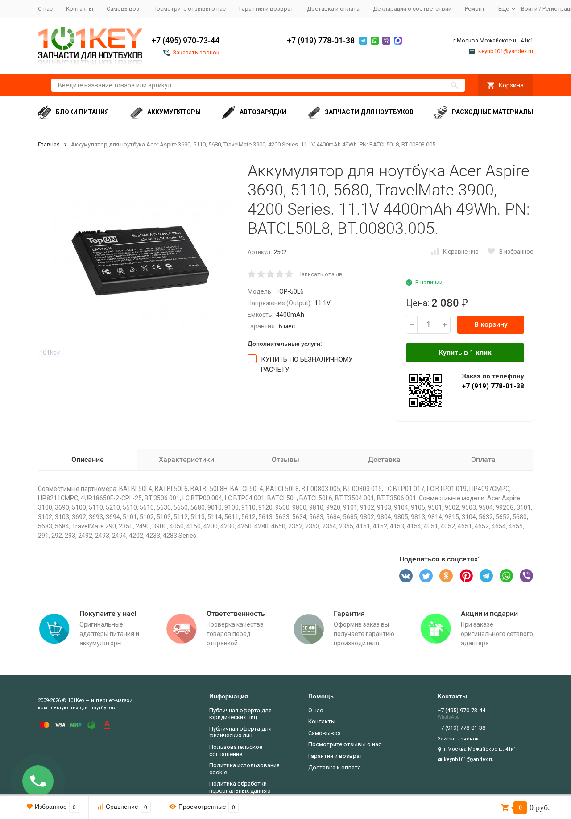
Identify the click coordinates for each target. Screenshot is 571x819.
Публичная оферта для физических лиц (240, 732)
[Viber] (526, 575)
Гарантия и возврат (266, 8)
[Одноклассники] (446, 575)
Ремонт (475, 8)
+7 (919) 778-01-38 (321, 40)
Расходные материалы (492, 112)
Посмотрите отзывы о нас (189, 8)
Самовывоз (123, 8)
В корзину (491, 324)
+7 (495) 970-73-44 (185, 40)
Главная (49, 144)
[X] (426, 575)
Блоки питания (82, 112)
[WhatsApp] (506, 575)
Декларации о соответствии (412, 8)
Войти (529, 8)
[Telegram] (486, 575)
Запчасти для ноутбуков (369, 112)
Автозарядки (263, 112)
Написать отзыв (320, 274)
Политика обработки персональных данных (239, 787)
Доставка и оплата (333, 8)
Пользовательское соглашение (235, 750)
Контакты (79, 8)
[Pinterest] (466, 575)
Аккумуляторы (174, 112)
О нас (45, 8)
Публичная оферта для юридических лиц (240, 714)
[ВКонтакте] (406, 575)
